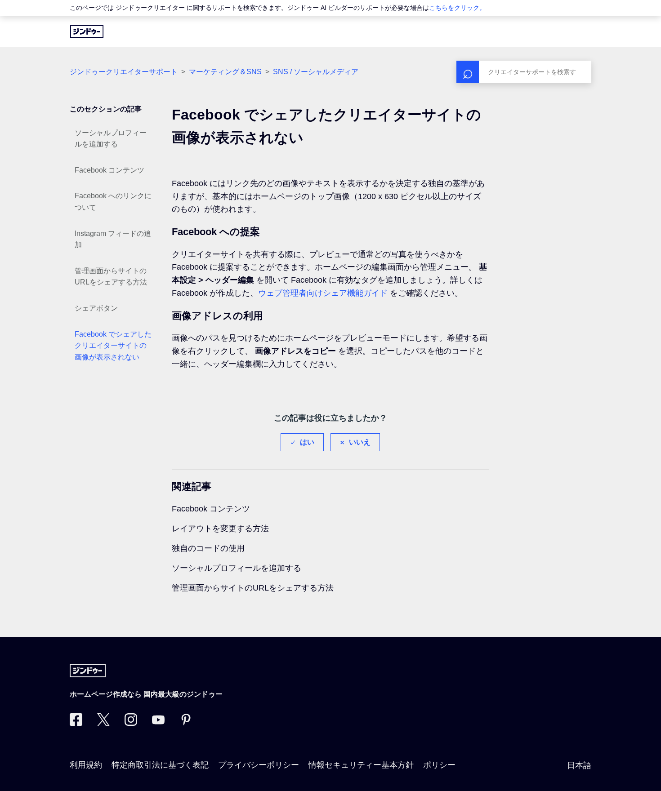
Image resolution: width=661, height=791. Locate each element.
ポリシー (439, 764)
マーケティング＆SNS (225, 72)
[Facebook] (76, 723)
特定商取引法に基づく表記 (160, 764)
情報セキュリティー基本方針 (361, 764)
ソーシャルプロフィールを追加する (111, 138)
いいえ (360, 442)
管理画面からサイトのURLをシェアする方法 (111, 276)
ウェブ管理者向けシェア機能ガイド (323, 293)
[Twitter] (103, 723)
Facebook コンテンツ (109, 170)
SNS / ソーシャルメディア (315, 72)
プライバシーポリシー (258, 764)
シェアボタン (96, 308)
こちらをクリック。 (457, 7)
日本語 (579, 765)
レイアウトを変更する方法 (220, 528)
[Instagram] (131, 723)
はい (307, 442)
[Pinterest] (185, 723)
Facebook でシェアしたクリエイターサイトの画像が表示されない (113, 345)
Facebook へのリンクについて (113, 201)
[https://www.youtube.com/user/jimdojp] (158, 723)
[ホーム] (87, 31)
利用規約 (86, 764)
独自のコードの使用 (208, 548)
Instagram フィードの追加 (113, 239)
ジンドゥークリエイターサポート (124, 72)
